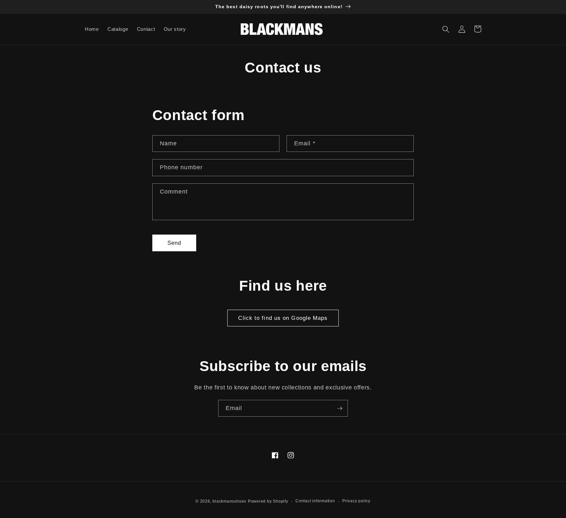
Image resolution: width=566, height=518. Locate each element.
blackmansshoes (229, 501)
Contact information (315, 501)
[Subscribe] (340, 408)
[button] (446, 29)
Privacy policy (356, 501)
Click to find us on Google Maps (283, 318)
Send (174, 243)
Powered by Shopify (268, 501)
